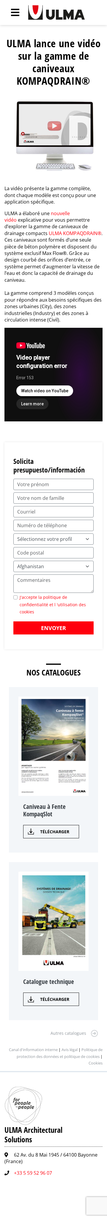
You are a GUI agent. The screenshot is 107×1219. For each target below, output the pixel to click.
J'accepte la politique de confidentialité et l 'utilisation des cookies (53, 604)
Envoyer (53, 627)
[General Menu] (11, 12)
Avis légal (70, 1049)
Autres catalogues (68, 1033)
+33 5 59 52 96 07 (33, 1173)
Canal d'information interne (33, 1049)
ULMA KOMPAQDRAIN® (75, 233)
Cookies (96, 1063)
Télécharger (54, 831)
